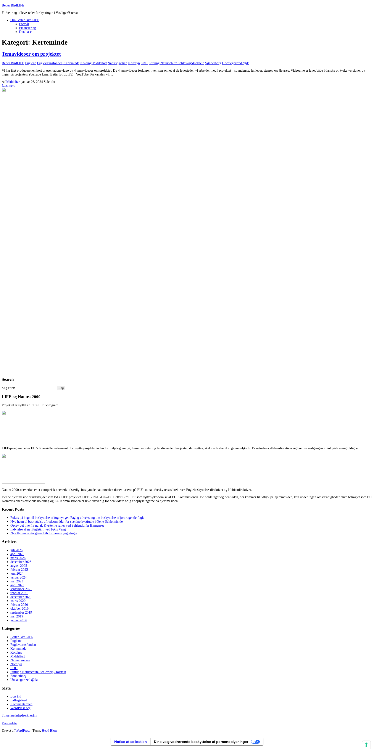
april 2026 (17, 554)
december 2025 (20, 562)
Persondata (9, 723)
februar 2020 (19, 604)
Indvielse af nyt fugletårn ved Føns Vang (38, 529)
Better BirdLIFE (13, 5)
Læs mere (8, 85)
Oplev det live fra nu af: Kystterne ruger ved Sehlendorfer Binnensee (57, 525)
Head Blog (49, 730)
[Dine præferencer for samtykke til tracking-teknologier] (366, 745)
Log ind (15, 696)
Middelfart (99, 63)
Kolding (86, 63)
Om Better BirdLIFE (24, 20)
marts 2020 (18, 601)
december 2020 (20, 597)
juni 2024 (16, 573)
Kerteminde (71, 63)
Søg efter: (8, 388)
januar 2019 (18, 620)
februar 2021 (19, 593)
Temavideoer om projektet (31, 54)
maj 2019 (16, 616)
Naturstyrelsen (117, 63)
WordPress (22, 730)
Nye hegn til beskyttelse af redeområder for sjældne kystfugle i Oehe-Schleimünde (66, 521)
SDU (144, 63)
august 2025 (18, 565)
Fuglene (30, 63)
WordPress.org (20, 708)
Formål (24, 24)
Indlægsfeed (18, 700)
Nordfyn (134, 63)
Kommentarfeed (21, 704)
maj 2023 (16, 581)
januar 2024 (18, 577)
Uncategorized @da (235, 63)
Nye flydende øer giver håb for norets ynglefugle (43, 533)
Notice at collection (130, 741)
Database (25, 32)
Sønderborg (213, 63)
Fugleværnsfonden (50, 63)
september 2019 (21, 612)
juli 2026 (16, 550)
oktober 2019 (19, 608)
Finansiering (27, 28)
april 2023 (17, 585)
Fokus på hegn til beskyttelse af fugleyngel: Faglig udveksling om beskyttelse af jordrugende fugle (77, 517)
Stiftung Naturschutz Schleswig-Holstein (176, 63)
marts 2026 (18, 558)
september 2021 (21, 589)
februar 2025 (19, 569)
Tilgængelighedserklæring (19, 715)
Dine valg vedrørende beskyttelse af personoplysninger (201, 741)
